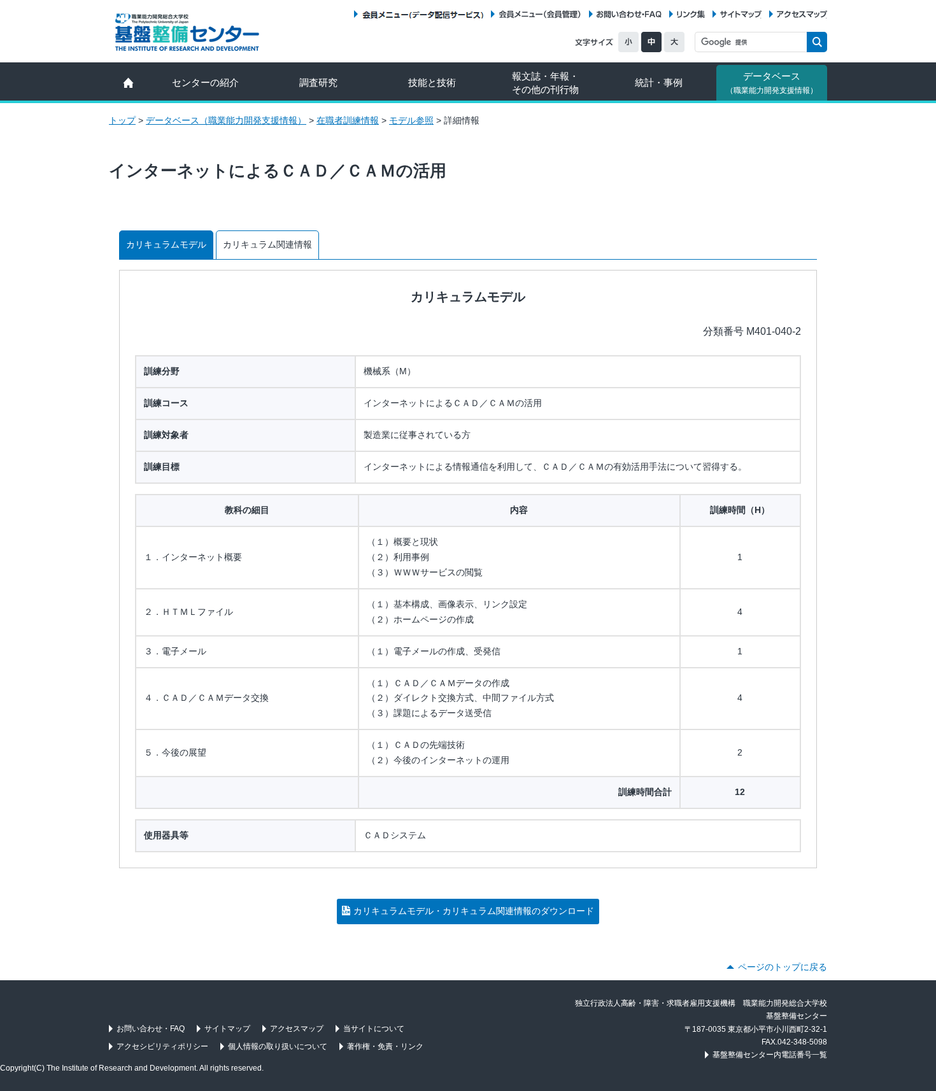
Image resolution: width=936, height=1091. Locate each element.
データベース (772, 83)
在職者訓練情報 (347, 120)
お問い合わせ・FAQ (629, 14)
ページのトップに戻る (782, 967)
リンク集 (691, 14)
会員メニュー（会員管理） (540, 14)
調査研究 (318, 82)
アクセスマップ (802, 14)
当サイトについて (373, 1028)
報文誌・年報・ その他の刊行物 (545, 83)
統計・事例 (659, 82)
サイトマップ (741, 14)
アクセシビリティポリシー (162, 1046)
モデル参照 (411, 120)
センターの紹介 (205, 82)
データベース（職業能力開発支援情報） (226, 120)
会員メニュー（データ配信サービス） (422, 14)
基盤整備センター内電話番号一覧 (770, 1054)
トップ (122, 120)
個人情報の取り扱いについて (277, 1046)
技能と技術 (432, 82)
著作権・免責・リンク (385, 1046)
